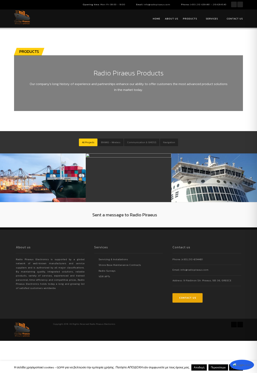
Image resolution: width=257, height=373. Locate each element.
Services (212, 19)
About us (171, 19)
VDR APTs (104, 276)
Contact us (235, 19)
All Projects (88, 142)
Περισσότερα (218, 367)
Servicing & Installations (113, 259)
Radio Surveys (107, 271)
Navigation (169, 142)
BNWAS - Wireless (110, 142)
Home (156, 19)
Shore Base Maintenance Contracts (120, 265)
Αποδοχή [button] (199, 367)
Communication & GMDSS (141, 142)
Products (190, 19)
